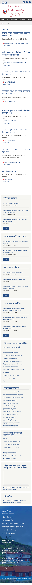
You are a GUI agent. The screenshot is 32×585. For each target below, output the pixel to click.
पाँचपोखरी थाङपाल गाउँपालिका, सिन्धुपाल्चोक (12, 411)
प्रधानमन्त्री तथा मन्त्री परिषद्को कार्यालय (12, 347)
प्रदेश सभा (5, 438)
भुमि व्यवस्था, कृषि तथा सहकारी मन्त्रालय (12, 455)
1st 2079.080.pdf (9, 140)
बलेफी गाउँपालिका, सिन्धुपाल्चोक (10, 420)
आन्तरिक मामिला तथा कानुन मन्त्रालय (11, 444)
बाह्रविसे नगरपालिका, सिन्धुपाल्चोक (10, 403)
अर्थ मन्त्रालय (6, 350)
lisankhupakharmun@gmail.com (12, 526)
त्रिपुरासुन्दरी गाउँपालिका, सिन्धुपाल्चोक (11, 423)
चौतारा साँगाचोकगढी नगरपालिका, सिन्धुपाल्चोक (13, 397)
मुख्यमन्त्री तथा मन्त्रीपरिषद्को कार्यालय (11, 441)
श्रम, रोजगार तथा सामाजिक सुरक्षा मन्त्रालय (12, 361)
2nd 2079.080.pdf (9, 121)
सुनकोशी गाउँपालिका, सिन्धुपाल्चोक (10, 414)
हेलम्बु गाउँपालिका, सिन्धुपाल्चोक (9, 417)
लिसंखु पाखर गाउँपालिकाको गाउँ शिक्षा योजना (13, 272)
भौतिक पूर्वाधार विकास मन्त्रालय (9, 453)
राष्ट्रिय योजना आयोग (7, 381)
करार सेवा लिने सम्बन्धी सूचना (8, 19)
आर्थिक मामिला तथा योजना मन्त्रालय (11, 447)
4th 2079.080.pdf (9, 82)
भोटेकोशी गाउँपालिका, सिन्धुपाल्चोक (10, 425)
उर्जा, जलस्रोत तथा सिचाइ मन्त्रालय (11, 375)
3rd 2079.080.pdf (9, 101)
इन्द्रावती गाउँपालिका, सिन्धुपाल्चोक (10, 406)
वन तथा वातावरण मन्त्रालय (9, 378)
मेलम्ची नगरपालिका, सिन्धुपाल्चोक (10, 400)
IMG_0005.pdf (8, 179)
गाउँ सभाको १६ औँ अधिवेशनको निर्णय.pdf (15, 62)
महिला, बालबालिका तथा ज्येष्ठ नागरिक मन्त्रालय (13, 364)
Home (2, 23)
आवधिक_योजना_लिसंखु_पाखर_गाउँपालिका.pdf (16, 43)
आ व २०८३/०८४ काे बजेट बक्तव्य (10, 203)
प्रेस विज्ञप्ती (20, 19)
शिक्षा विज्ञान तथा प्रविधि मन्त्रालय (10, 352)
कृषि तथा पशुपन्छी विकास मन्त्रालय (10, 367)
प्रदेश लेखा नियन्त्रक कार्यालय (9, 458)
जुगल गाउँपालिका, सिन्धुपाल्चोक (9, 409)
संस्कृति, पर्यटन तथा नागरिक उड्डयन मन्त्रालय (13, 369)
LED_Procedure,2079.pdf (12, 162)
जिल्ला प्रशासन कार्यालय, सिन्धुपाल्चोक (11, 392)
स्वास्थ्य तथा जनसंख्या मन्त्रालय (10, 358)
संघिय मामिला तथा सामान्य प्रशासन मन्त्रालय (12, 355)
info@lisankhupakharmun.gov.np (15, 523)
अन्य (6, 228)
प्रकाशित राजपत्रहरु (9, 171)
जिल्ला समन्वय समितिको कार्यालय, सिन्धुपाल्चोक (13, 394)
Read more (6, 45)
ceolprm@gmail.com (8, 530)
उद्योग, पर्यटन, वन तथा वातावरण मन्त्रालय (12, 450)
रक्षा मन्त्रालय (6, 372)
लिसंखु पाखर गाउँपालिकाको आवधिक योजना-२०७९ (14, 279)
